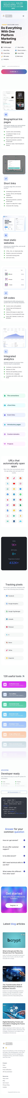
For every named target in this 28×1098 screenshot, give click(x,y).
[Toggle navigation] (23, 16)
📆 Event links (5, 53)
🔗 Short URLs (19, 47)
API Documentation (13, 792)
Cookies (5, 1087)
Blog (4, 1080)
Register (13, 905)
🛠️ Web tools (19, 56)
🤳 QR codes (5, 56)
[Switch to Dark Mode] (6, 1048)
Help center (5, 1078)
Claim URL (13, 71)
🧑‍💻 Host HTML (19, 53)
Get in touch (6, 1082)
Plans (4, 1065)
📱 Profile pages (6, 47)
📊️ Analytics (5, 59)
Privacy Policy (6, 1085)
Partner (4, 1067)
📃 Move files (5, 50)
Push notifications (7, 1069)
